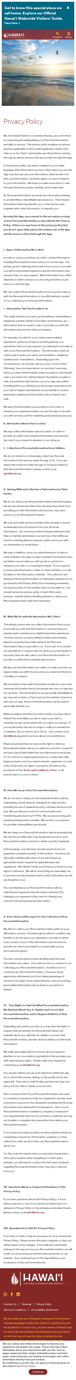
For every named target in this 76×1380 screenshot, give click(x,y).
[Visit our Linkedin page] (18, 1294)
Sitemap (28, 1304)
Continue (38, 1372)
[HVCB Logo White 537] (14, 35)
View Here (11, 23)
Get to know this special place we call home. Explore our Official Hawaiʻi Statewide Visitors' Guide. (33, 13)
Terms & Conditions (16, 1309)
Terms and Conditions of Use (40, 770)
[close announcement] (68, 7)
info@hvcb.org (12, 473)
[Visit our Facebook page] (11, 1294)
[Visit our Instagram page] (5, 1294)
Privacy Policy (45, 1304)
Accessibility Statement (44, 1309)
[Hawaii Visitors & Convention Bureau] (38, 1278)
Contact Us (11, 1304)
